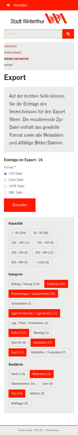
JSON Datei (16, 186)
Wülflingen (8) (19, 403)
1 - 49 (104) (18, 233)
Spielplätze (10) (42, 342)
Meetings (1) (41, 332)
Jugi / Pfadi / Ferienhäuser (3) (29, 323)
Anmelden (20, 5)
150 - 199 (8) (45, 242)
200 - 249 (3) (19, 252)
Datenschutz (53, 430)
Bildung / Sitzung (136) (25, 284)
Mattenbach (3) (41, 374)
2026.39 (38, 430)
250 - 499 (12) (44, 252)
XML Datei (15, 192)
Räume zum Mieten (16, 59)
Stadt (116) (18, 374)
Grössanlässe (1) (21, 303)
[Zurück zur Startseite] (39, 20)
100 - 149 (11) (20, 242)
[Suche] (68, 34)
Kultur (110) (18, 332)
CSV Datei (15, 173)
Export (8, 65)
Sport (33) (17, 352)
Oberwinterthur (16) (23, 383)
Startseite (10, 46)
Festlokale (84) (56, 284)
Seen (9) (47, 383)
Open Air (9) (18, 342)
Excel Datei (16, 180)
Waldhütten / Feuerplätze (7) (48, 352)
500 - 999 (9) (19, 262)
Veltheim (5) (37, 393)
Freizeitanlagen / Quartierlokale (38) (33, 293)
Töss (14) (16, 393)
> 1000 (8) (42, 262)
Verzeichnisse (12, 52)
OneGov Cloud (25, 430)
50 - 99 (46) (40, 233)
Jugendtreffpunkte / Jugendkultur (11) (34, 313)
